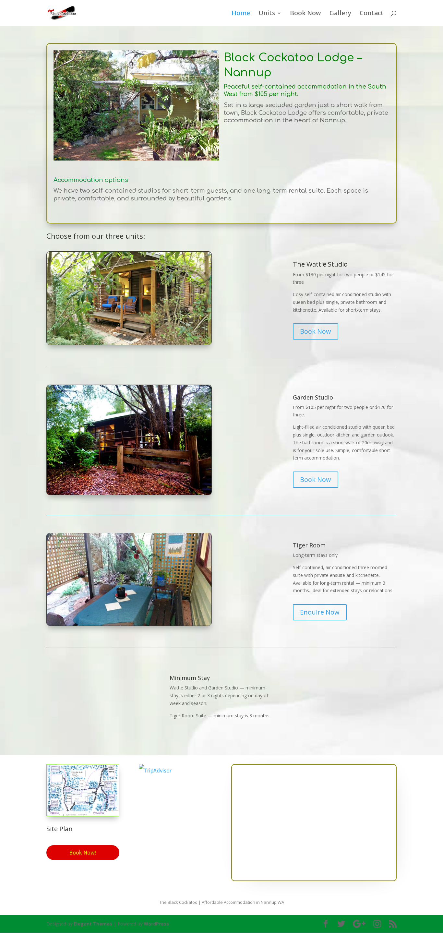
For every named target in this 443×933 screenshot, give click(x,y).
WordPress (156, 924)
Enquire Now (320, 612)
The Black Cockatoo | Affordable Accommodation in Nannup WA (221, 902)
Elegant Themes (93, 924)
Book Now (305, 14)
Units (266, 14)
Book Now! (83, 852)
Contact (372, 14)
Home (241, 14)
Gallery (340, 14)
